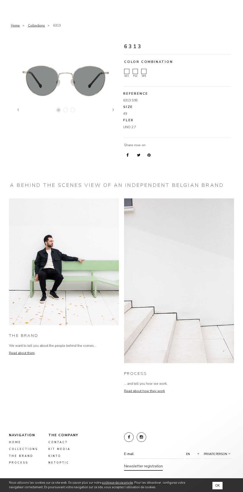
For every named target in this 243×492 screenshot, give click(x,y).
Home (15, 25)
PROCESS (135, 373)
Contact (58, 442)
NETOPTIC (58, 462)
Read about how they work (144, 391)
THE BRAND (23, 335)
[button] (193, 454)
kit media (59, 449)
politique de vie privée (117, 483)
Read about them (22, 353)
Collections (36, 25)
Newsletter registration (143, 466)
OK (217, 485)
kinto (54, 456)
